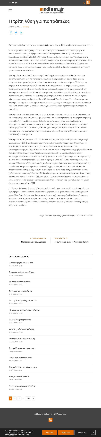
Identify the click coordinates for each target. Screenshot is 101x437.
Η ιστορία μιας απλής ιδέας (33, 242)
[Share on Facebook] (11, 32)
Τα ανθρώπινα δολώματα (19, 282)
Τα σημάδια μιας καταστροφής (22, 348)
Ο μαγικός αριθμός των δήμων (22, 272)
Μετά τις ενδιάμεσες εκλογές (21, 329)
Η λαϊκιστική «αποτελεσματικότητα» (24, 310)
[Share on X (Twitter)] (16, 32)
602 (28, 398)
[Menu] (10, 10)
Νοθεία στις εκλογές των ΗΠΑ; (22, 339)
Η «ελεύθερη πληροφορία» (20, 320)
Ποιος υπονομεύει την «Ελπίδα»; (22, 386)
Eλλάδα (26, 27)
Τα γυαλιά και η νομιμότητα (20, 291)
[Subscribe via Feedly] (88, 4)
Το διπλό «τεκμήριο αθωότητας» (23, 367)
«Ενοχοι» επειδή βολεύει (19, 377)
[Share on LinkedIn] (21, 32)
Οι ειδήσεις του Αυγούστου (20, 358)
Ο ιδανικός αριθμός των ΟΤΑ (21, 263)
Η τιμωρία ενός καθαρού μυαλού (23, 301)
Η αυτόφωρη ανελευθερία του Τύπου (71, 242)
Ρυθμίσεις (82, 432)
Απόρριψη (66, 432)
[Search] (84, 3)
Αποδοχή (49, 432)
